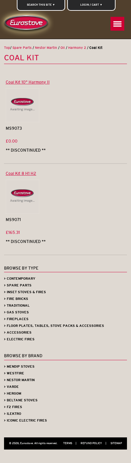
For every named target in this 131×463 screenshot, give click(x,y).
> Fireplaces (16, 319)
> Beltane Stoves (21, 400)
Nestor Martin (46, 48)
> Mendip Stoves (19, 366)
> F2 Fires (13, 407)
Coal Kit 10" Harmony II (28, 82)
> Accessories (18, 332)
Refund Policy (93, 443)
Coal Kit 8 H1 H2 (21, 173)
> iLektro (12, 413)
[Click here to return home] (27, 24)
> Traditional (17, 305)
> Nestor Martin (19, 380)
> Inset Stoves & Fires (25, 292)
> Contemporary (19, 278)
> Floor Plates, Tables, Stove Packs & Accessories (54, 326)
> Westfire (14, 373)
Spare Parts (22, 48)
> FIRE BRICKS (16, 299)
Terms (69, 443)
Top (7, 48)
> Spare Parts (18, 285)
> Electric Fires (19, 339)
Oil (62, 48)
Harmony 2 (77, 48)
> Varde (11, 387)
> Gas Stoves (16, 312)
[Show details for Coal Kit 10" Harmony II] (22, 121)
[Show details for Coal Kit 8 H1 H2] (22, 212)
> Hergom (12, 393)
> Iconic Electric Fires (25, 420)
